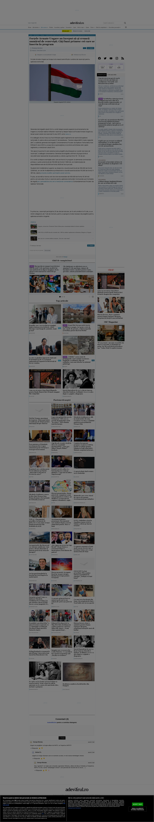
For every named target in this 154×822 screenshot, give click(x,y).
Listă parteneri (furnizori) (74, 808)
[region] (77, 808)
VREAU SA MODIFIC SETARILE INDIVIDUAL (137, 809)
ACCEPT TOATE (137, 804)
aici (43, 813)
